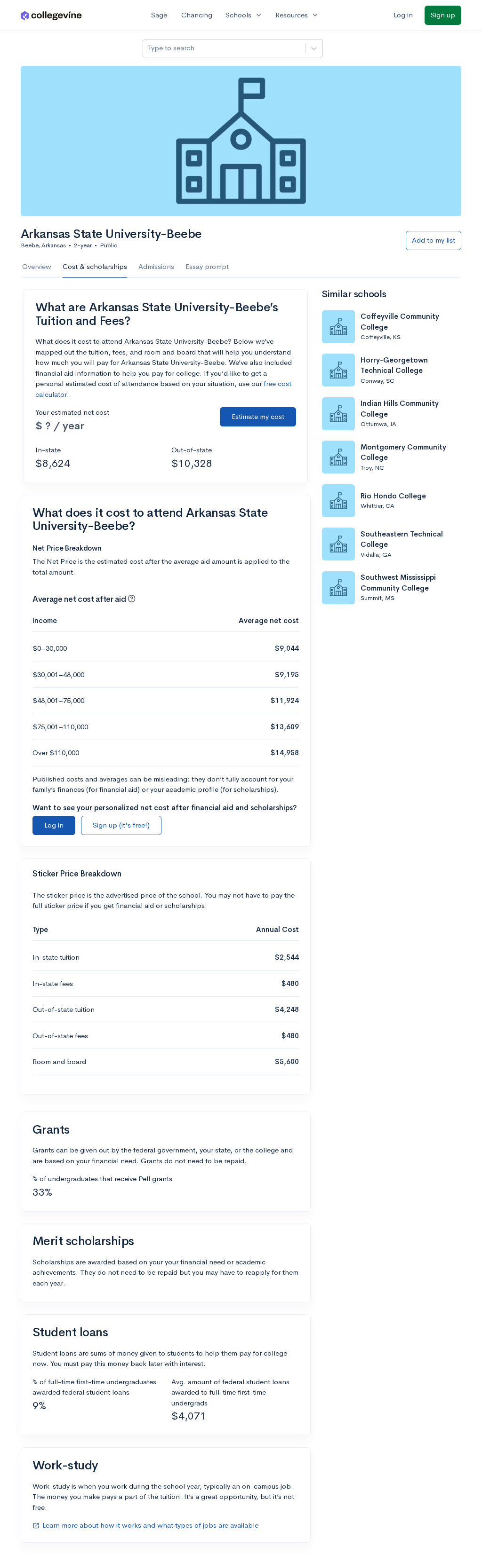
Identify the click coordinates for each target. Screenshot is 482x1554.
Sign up (443, 14)
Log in (403, 14)
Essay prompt (207, 266)
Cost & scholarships (95, 266)
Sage (159, 14)
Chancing (196, 14)
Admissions (156, 266)
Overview (36, 266)
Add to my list (433, 240)
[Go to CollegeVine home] (51, 15)
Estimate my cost (258, 416)
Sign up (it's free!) (121, 824)
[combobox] (149, 48)
